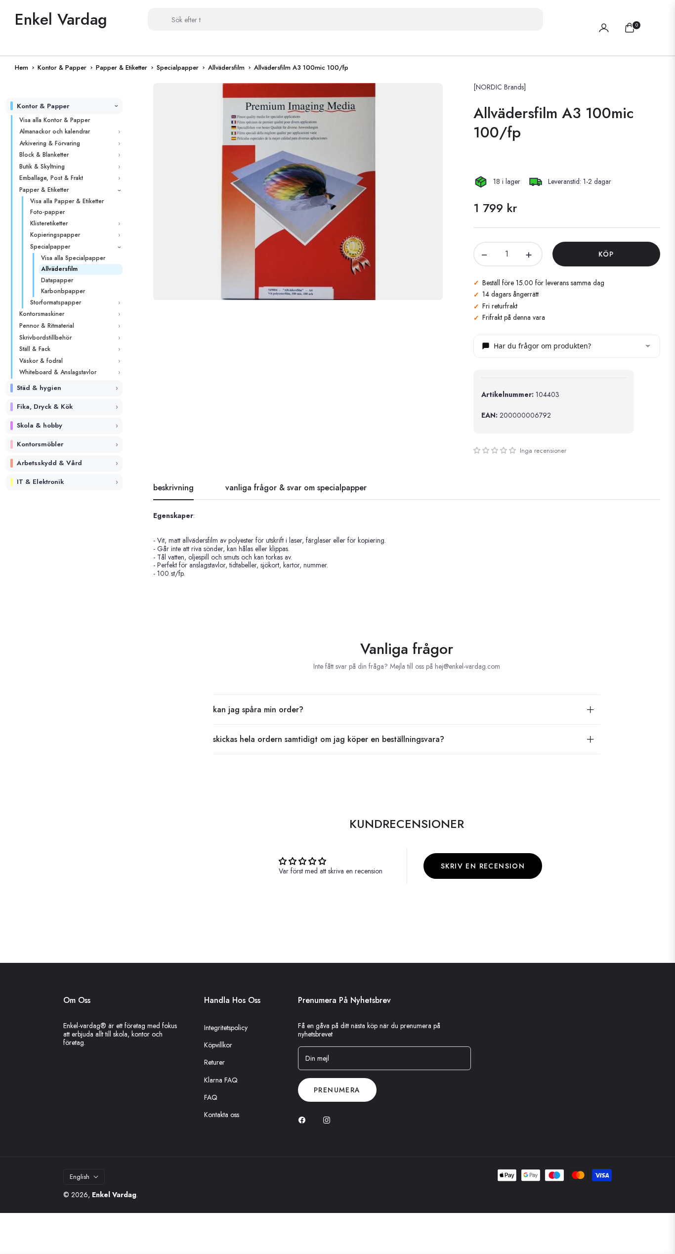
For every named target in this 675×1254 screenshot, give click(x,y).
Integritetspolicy (226, 1028)
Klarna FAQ (221, 1080)
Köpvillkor (218, 1045)
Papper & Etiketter (121, 68)
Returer (214, 1062)
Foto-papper (47, 212)
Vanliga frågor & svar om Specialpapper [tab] (296, 488)
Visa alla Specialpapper (73, 258)
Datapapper (57, 280)
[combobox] (345, 19)
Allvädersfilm (226, 68)
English (79, 1176)
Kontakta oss (221, 1115)
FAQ (210, 1097)
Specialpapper (178, 68)
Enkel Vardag (114, 1195)
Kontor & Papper (62, 68)
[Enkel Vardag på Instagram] (329, 1120)
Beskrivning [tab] (173, 488)
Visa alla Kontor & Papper (54, 120)
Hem (21, 68)
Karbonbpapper (63, 291)
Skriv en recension (483, 866)
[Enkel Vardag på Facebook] (304, 1120)
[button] (654, 19)
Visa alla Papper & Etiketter (67, 201)
